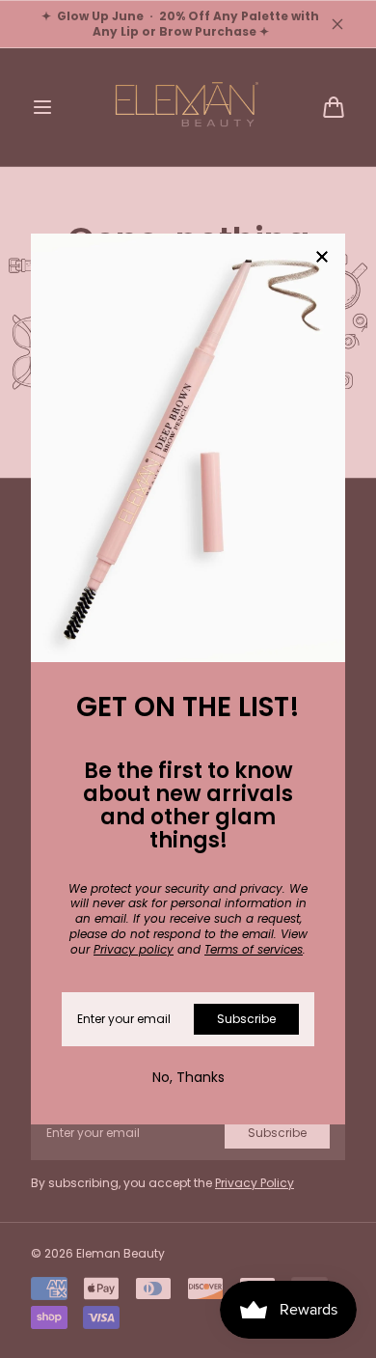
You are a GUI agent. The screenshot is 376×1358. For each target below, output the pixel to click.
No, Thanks (188, 1077)
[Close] (322, 258)
